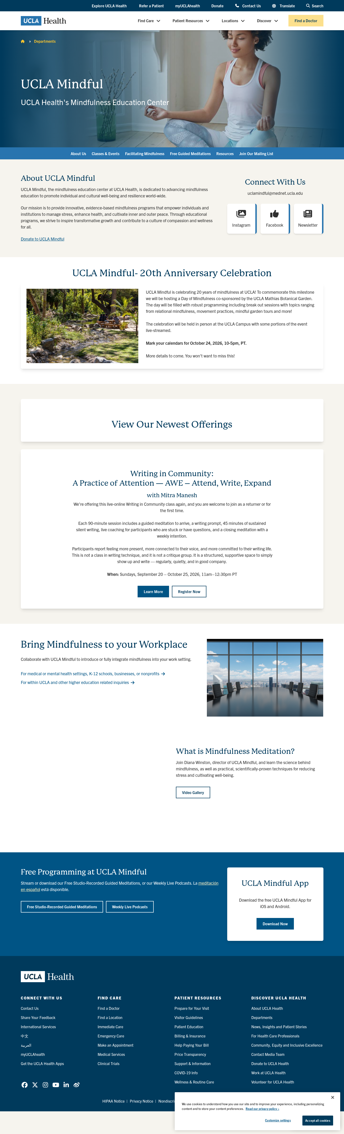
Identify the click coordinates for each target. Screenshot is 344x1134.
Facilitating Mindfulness (144, 153)
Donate (217, 5)
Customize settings (278, 1120)
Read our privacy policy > (262, 1109)
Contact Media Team (267, 1054)
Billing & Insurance (189, 1035)
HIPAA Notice (113, 1101)
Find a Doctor (306, 20)
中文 (24, 1035)
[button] (110, 6)
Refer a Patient (151, 5)
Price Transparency (190, 1054)
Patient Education (188, 1026)
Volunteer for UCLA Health (272, 1081)
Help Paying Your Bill (191, 1045)
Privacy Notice (141, 1101)
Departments (45, 41)
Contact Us (251, 5)
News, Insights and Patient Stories (279, 1026)
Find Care (146, 20)
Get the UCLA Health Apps (42, 1063)
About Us (78, 153)
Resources (225, 153)
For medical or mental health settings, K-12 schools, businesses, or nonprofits (90, 673)
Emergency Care (111, 1035)
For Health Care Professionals (275, 1035)
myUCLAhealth (187, 5)
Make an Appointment (115, 1045)
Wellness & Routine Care (194, 1081)
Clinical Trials (108, 1063)
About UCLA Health (267, 1008)
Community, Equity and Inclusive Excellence (286, 1045)
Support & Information (192, 1063)
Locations (230, 20)
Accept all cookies (317, 1120)
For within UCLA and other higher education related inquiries (75, 682)
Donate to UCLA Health (270, 1063)
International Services (38, 1026)
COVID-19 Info (186, 1072)
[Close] (332, 1097)
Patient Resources (188, 20)
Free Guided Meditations (190, 153)
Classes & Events (105, 153)
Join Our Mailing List (256, 153)
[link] (24, 1085)
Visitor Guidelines (188, 1017)
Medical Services (111, 1054)
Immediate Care (110, 1026)
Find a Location (110, 1017)
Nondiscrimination (173, 1101)
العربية (26, 1045)
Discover (264, 20)
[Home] (23, 41)
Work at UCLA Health (268, 1072)
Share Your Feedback (38, 1017)
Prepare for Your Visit (191, 1008)
